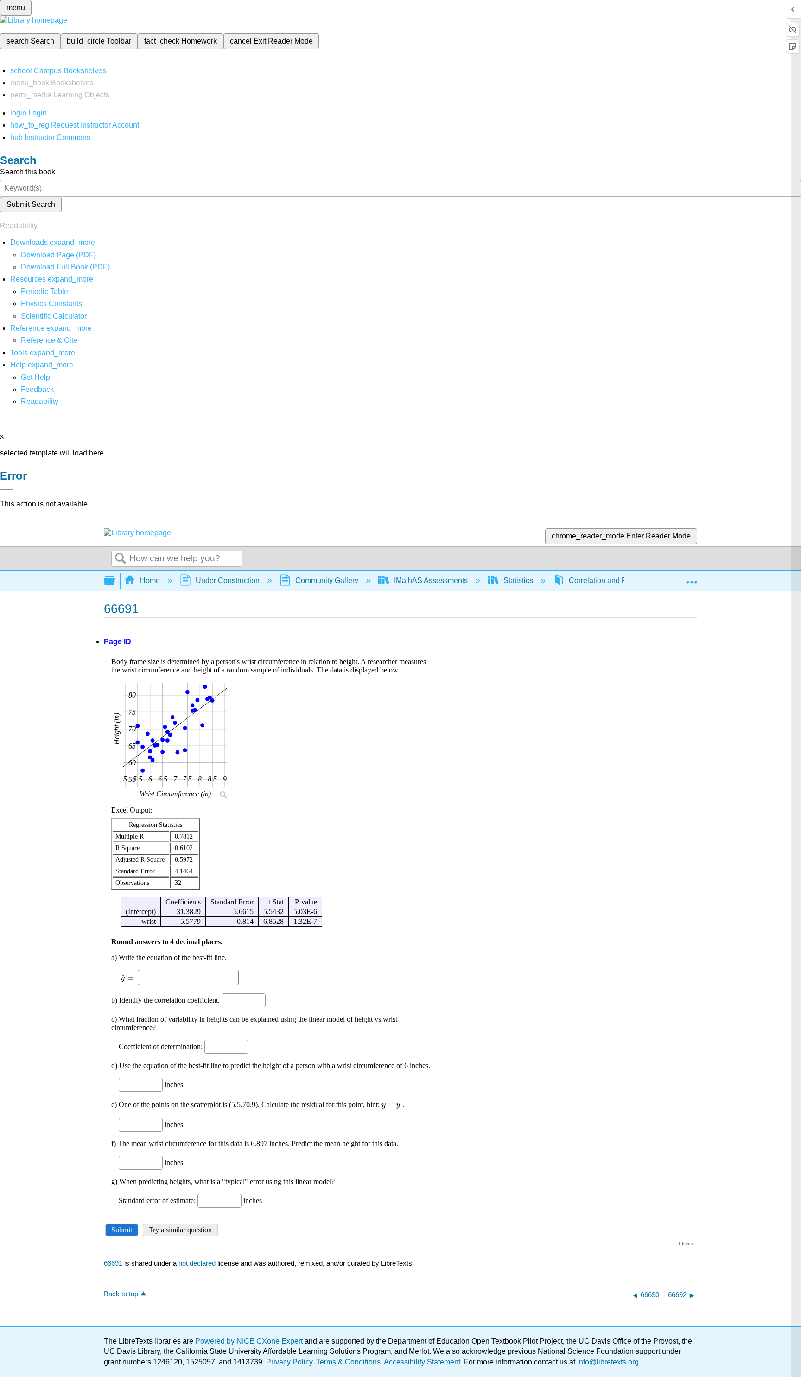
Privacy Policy (289, 1362)
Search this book (27, 172)
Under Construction (227, 580)
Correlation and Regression (614, 580)
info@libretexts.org (607, 1362)
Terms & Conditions (348, 1362)
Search (120, 559)
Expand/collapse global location (691, 578)
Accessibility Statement (422, 1362)
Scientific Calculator (54, 316)
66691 (113, 1263)
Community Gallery (326, 580)
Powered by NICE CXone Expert (250, 1341)
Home (150, 580)
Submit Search (30, 204)
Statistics (518, 580)
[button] (37, 389)
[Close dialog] (6, 489)
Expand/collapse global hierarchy (115, 581)
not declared (197, 1263)
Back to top (121, 1294)
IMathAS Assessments (431, 580)
